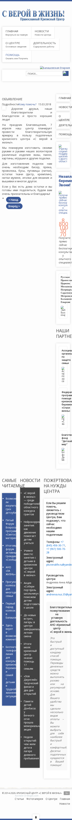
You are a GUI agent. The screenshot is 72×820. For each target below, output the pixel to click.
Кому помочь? (27, 104)
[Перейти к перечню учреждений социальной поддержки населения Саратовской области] (63, 153)
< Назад (13, 199)
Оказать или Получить (17, 58)
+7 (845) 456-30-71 (55, 543)
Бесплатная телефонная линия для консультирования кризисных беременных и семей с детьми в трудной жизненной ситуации (9, 671)
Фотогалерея (34, 799)
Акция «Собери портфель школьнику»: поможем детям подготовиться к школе (30, 595)
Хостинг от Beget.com (26, 795)
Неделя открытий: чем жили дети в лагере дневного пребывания (30, 747)
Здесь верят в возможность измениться (9, 632)
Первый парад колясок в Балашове (9, 610)
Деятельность (44, 43)
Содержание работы (43, 46)
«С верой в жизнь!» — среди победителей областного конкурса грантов (30, 503)
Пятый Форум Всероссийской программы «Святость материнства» (9, 529)
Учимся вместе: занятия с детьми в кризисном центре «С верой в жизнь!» (30, 563)
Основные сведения (16, 46)
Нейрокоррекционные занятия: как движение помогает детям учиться (30, 532)
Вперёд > (14, 206)
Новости (42, 31)
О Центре (51, 799)
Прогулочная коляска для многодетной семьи (9, 589)
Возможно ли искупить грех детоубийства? (9, 505)
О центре (13, 43)
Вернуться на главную (17, 34)
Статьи (19, 799)
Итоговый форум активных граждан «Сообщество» (9, 552)
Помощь (13, 55)
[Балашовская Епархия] (55, 68)
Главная (12, 31)
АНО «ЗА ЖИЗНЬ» (9, 570)
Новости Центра (43, 34)
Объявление (12, 99)
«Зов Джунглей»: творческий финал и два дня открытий (30, 684)
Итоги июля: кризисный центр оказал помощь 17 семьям (30, 656)
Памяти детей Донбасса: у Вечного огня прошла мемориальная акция (30, 715)
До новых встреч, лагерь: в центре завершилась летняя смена (30, 625)
